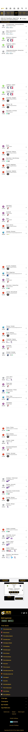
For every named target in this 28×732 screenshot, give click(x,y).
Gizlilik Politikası (14, 718)
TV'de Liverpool (6, 667)
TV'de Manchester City (8, 670)
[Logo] (6, 614)
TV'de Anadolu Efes (7, 629)
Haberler (14, 714)
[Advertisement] (14, 69)
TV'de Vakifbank (6, 694)
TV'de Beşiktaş (6, 646)
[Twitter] (24, 613)
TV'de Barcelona (6, 639)
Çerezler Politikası (14, 725)
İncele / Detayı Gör (14, 594)
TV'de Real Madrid (7, 684)
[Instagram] (26, 613)
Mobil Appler (21, 711)
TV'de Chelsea (6, 653)
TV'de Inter (5, 663)
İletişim (13, 711)
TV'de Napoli (6, 677)
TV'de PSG (5, 680)
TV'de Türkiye (6, 691)
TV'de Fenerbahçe (7, 656)
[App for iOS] (4, 621)
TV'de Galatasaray (7, 660)
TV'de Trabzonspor (7, 687)
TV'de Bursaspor (6, 649)
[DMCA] (14, 721)
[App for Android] (10, 621)
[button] (14, 625)
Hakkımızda (6, 711)
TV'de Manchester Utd (8, 674)
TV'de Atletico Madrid (8, 636)
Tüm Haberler (19, 598)
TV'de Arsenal (6, 632)
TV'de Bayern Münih (7, 642)
